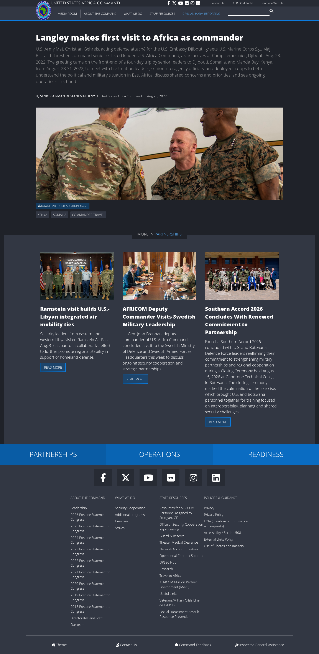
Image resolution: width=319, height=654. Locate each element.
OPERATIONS (159, 454)
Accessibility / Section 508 (222, 532)
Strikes (120, 528)
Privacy (209, 508)
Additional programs (130, 514)
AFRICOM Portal (243, 3)
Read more (53, 367)
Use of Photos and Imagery (224, 546)
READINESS (265, 454)
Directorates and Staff (86, 618)
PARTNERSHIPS (53, 454)
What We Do (125, 497)
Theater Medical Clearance (179, 542)
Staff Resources (173, 497)
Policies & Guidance (220, 497)
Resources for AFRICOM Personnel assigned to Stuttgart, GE (177, 513)
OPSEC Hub (168, 562)
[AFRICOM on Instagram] (193, 3)
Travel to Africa (170, 575)
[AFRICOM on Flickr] (188, 3)
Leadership (79, 508)
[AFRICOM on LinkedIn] (199, 3)
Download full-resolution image (64, 206)
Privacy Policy (213, 514)
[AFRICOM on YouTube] (181, 3)
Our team (77, 624)
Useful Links (168, 593)
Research (166, 569)
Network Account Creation (179, 549)
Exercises (121, 521)
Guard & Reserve (172, 536)
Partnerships (168, 234)
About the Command (88, 497)
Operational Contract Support (181, 555)
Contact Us (217, 3)
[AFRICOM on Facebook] (170, 3)
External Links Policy (218, 539)
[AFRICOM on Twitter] (175, 3)
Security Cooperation (130, 508)
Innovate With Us (272, 3)
